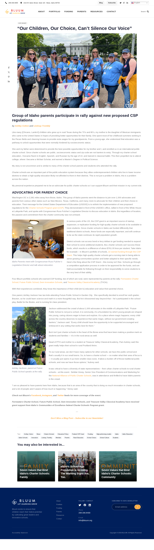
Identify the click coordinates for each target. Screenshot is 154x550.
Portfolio (54, 11)
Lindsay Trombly (42, 126)
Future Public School (29, 282)
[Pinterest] (11, 77)
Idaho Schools (23, 437)
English (137, 3)
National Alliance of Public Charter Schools (71, 375)
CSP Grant (22, 23)
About (41, 11)
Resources (97, 11)
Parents (81, 11)
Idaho (117, 434)
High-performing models (104, 434)
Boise (38, 434)
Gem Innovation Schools (51, 282)
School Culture (104, 437)
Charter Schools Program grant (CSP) (46, 208)
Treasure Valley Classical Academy (84, 282)
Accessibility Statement (20, 533)
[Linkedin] (11, 81)
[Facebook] (11, 68)
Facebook (36, 395)
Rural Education (78, 437)
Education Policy (63, 434)
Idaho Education (127, 434)
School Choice (91, 437)
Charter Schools (49, 434)
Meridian (58, 437)
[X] (11, 72)
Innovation (34, 437)
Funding (68, 11)
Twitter (60, 395)
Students (115, 437)
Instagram (47, 395)
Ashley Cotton (22, 126)
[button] (145, 11)
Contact (111, 11)
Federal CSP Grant (78, 434)
